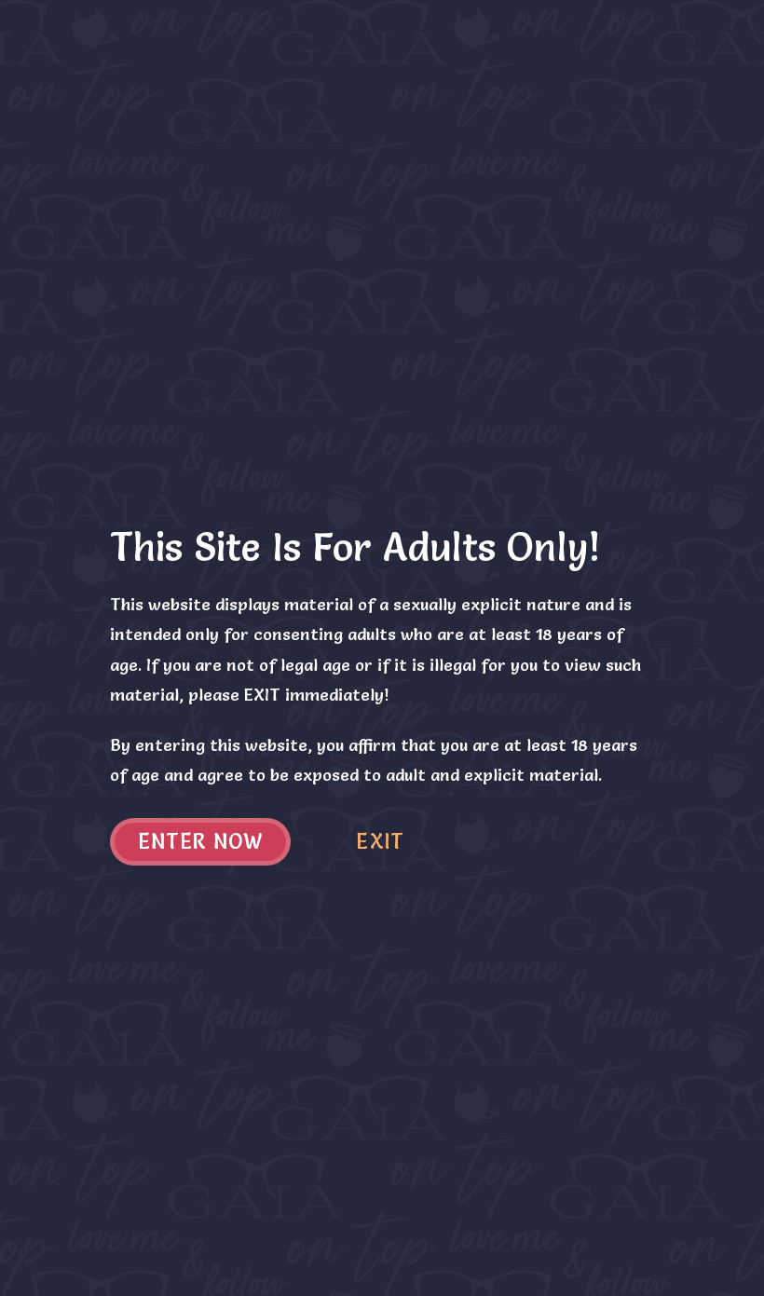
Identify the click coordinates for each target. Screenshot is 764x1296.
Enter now (201, 841)
